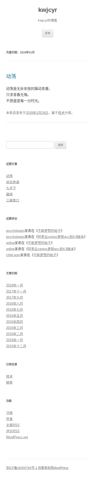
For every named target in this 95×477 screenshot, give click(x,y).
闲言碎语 (12, 182)
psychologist (15, 231)
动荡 (11, 76)
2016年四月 (14, 322)
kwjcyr (47, 9)
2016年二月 (14, 334)
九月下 (11, 188)
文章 (13, 425)
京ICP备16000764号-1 (21, 468)
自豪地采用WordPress (53, 468)
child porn (13, 255)
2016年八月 (14, 303)
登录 (9, 419)
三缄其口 (12, 200)
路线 (9, 194)
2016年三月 (14, 328)
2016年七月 (14, 310)
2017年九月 (14, 297)
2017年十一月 (16, 291)
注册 (9, 413)
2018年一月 (14, 285)
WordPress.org (17, 437)
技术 (61, 113)
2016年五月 (14, 316)
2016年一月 (14, 340)
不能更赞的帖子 (49, 231)
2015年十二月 (16, 346)
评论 (13, 431)
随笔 (9, 382)
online (10, 243)
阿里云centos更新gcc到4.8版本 (61, 237)
